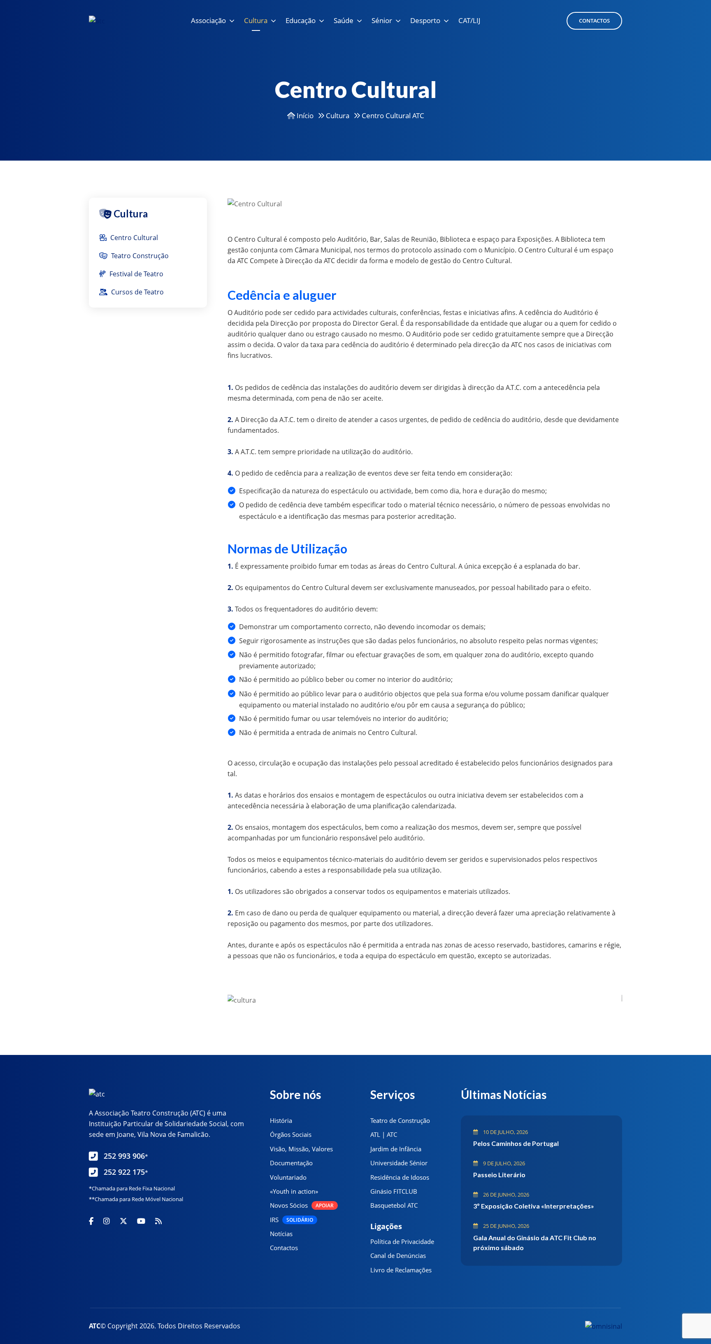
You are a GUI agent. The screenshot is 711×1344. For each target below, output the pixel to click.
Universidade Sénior (399, 1163)
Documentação (291, 1163)
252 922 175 (126, 1172)
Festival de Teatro (135, 273)
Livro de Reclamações (401, 1270)
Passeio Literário (499, 1174)
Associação (208, 20)
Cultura (255, 20)
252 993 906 (126, 1156)
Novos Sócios (302, 1205)
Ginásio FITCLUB (393, 1191)
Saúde (343, 20)
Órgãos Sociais (290, 1134)
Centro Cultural (133, 237)
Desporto (425, 20)
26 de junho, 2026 (505, 1194)
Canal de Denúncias (398, 1255)
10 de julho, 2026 (505, 1132)
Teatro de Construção (400, 1120)
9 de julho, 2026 (503, 1163)
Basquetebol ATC (394, 1205)
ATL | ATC (383, 1134)
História (281, 1120)
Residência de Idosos (399, 1177)
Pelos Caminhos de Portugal (516, 1143)
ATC (94, 1325)
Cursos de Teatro (136, 291)
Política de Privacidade (402, 1241)
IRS (291, 1220)
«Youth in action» (294, 1191)
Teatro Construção (139, 255)
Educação (301, 20)
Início (304, 115)
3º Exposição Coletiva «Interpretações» (533, 1206)
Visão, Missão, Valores (301, 1149)
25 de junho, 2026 (505, 1226)
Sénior (382, 20)
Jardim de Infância (395, 1149)
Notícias (281, 1234)
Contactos (594, 20)
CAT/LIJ (469, 20)
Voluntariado (288, 1177)
